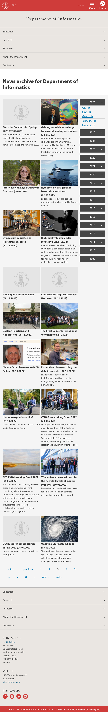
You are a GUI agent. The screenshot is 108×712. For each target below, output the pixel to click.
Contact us (8, 65)
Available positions (30, 709)
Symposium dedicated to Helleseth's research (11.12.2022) (17, 241)
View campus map (11, 682)
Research (7, 40)
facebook (6, 697)
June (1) (86, 112)
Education (8, 31)
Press (43, 709)
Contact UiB (13, 709)
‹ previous (27, 569)
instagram (13, 697)
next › (45, 577)
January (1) (88, 125)
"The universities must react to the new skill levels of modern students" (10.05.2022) (58, 480)
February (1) (89, 120)
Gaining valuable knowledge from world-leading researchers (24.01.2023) (59, 131)
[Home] (5, 5)
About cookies (55, 709)
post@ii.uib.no (9, 642)
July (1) (86, 107)
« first (11, 569)
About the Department (15, 56)
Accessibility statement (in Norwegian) (82, 709)
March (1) (87, 116)
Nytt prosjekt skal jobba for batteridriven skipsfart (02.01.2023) (56, 191)
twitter (19, 697)
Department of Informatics (54, 19)
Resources (8, 48)
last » (59, 577)
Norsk (81, 5)
